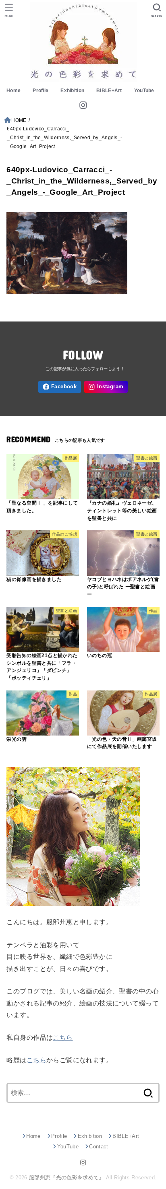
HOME (18, 120)
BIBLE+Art (109, 90)
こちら (63, 1037)
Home (13, 90)
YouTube (144, 90)
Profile (40, 90)
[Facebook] (59, 387)
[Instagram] (83, 105)
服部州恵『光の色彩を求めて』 (66, 1178)
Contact (98, 1147)
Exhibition (72, 90)
